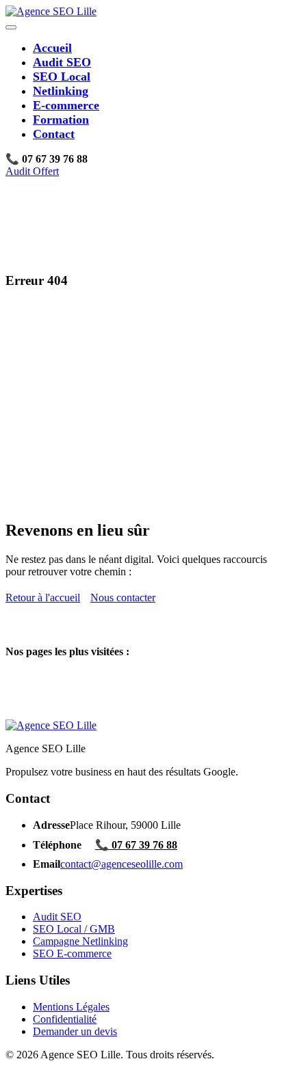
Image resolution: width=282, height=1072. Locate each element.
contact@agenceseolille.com (121, 864)
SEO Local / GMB (74, 929)
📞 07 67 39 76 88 (136, 845)
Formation (61, 119)
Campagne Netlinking (80, 941)
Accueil (52, 48)
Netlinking (60, 91)
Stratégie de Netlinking (82, 713)
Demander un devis (75, 1031)
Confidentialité (65, 1019)
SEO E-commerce (72, 953)
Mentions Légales (71, 1007)
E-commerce (66, 105)
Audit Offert (32, 171)
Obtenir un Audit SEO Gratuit (98, 688)
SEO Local (61, 76)
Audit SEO (62, 62)
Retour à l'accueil (42, 597)
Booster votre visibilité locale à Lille (110, 700)
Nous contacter (122, 597)
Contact (54, 134)
